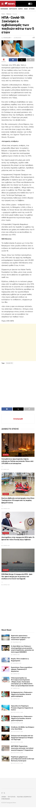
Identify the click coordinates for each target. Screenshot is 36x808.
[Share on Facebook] (13, 59)
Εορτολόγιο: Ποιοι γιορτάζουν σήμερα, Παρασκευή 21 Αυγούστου (21, 669)
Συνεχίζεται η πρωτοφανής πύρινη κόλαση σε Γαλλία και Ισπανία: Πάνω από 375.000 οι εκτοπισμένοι (17, 461)
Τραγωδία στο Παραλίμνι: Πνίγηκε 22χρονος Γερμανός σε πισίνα (22, 708)
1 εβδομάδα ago (16, 642)
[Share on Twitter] (22, 59)
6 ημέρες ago (16, 673)
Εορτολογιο (13, 9)
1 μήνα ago (5, 469)
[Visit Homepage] (10, 3)
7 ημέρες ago (16, 688)
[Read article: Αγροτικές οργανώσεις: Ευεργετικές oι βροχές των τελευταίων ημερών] (6, 637)
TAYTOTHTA (11, 797)
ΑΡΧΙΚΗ (4, 797)
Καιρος (20, 9)
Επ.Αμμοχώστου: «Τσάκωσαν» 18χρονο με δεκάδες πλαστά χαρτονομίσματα (21, 694)
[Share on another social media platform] (30, 59)
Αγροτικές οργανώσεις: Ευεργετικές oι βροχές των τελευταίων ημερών (20, 637)
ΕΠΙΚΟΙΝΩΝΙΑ (6, 799)
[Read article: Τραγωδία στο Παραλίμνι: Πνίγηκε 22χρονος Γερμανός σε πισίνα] (6, 708)
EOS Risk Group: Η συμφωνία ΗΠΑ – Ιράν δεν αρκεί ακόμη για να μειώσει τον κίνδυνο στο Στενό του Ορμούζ (17, 576)
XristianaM (6, 37)
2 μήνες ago (6, 508)
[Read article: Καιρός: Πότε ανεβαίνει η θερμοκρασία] (6, 660)
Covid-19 (9, 363)
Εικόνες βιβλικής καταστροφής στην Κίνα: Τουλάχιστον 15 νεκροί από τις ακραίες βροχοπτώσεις (18, 500)
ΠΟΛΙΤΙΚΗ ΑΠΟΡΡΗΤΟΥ (24, 797)
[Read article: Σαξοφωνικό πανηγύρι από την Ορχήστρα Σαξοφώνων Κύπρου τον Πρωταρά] (6, 737)
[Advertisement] (18, 342)
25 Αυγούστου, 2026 (17, 712)
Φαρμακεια (4, 9)
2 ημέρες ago (16, 654)
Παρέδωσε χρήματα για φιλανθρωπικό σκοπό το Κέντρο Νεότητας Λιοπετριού (22, 759)
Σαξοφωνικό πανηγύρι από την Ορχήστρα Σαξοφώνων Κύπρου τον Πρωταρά (22, 737)
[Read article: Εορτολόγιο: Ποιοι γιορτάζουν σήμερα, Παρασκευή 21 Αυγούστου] (6, 669)
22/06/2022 (17, 37)
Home (3, 14)
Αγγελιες (32, 9)
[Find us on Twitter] (4, 793)
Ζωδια (26, 9)
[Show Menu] (2, 4)
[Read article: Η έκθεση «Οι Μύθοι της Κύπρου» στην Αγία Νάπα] (6, 729)
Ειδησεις (8, 14)
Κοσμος (15, 14)
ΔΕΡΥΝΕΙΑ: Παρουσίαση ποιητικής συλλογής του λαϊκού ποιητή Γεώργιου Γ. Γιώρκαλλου (22, 748)
